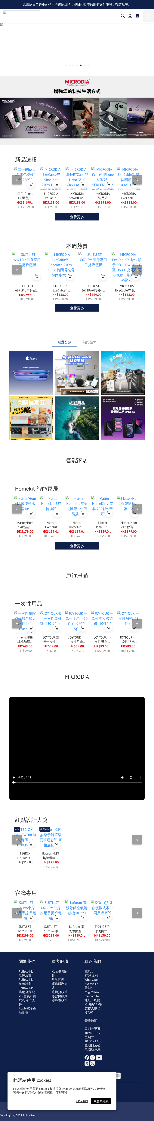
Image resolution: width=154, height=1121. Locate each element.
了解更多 (62, 1092)
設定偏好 (82, 1101)
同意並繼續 (101, 1101)
